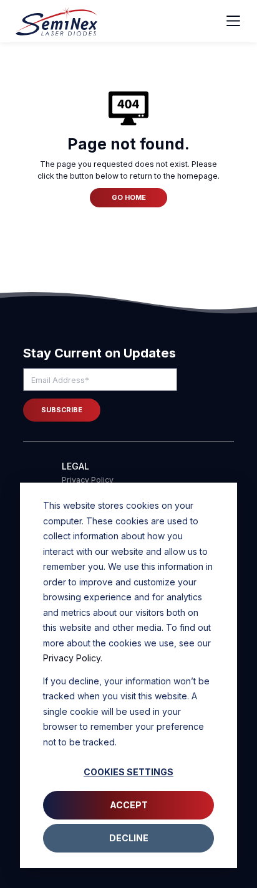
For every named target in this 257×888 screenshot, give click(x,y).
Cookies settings (128, 772)
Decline (128, 838)
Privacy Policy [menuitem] (88, 479)
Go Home (129, 198)
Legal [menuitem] (75, 466)
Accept (129, 805)
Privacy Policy (71, 658)
